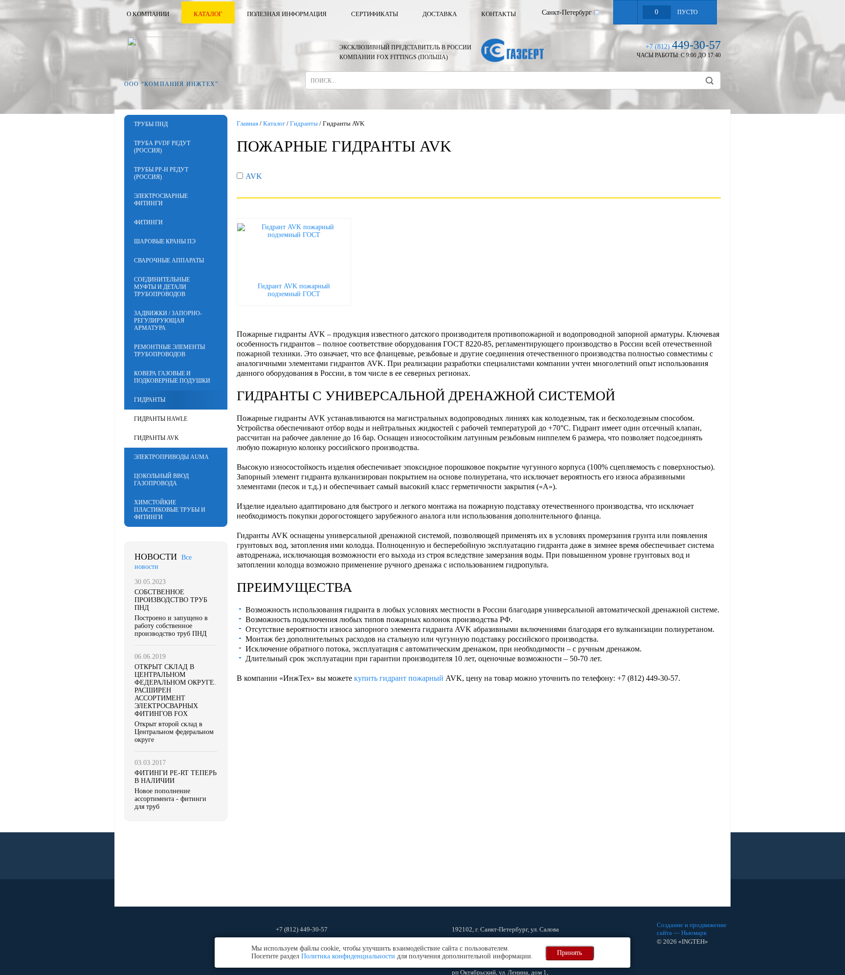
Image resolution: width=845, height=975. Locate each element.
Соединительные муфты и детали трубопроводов (162, 287)
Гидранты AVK (156, 437)
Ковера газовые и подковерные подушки (172, 377)
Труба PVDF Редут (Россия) (162, 147)
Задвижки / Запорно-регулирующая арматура (168, 320)
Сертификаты (374, 14)
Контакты (498, 14)
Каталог (208, 14)
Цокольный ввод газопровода (161, 480)
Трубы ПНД (151, 124)
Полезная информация (287, 14)
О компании (148, 14)
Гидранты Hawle (160, 418)
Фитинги (148, 222)
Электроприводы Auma (171, 457)
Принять (569, 952)
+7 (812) (683, 46)
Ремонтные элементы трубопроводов (169, 351)
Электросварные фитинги (161, 200)
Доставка (439, 14)
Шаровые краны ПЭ (165, 241)
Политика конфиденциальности (348, 956)
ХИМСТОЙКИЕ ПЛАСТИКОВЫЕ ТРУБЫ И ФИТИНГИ (169, 509)
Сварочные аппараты (169, 260)
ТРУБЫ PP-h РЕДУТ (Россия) (161, 173)
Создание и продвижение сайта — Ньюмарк (692, 928)
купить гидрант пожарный (399, 678)
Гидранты (149, 399)
